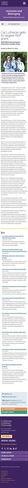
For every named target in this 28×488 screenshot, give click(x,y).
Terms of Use (4, 482)
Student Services (6, 453)
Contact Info (4, 471)
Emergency (4, 475)
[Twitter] (5, 449)
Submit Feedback (9, 412)
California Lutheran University (4, 3)
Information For (6, 459)
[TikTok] (16, 449)
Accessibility (4, 473)
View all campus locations (8, 444)
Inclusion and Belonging (14, 12)
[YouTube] (13, 449)
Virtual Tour (5, 440)
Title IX (3, 476)
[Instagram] (8, 449)
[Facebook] (2, 449)
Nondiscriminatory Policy (8, 480)
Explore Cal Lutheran (7, 456)
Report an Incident (9, 409)
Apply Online (5, 436)
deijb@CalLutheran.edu (9, 396)
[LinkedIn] (10, 449)
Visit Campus (12, 440)
